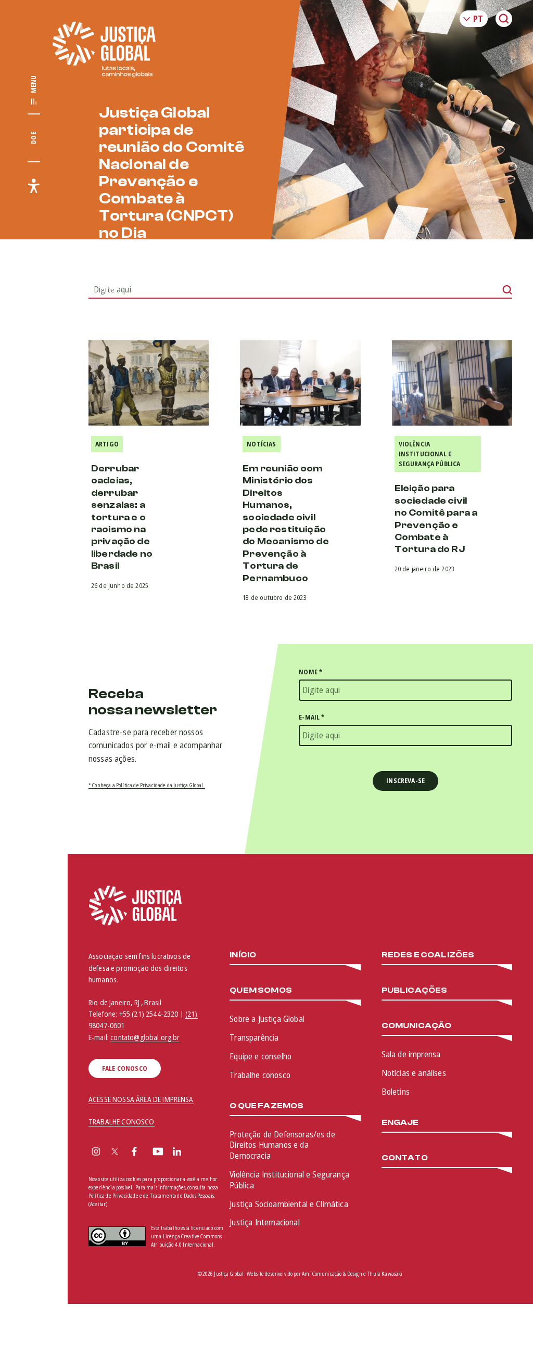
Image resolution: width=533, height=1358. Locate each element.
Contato (405, 1158)
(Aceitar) (97, 1204)
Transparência (254, 1037)
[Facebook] (134, 1152)
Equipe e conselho (260, 1056)
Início (243, 955)
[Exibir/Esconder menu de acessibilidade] (34, 186)
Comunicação (417, 1025)
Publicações (415, 990)
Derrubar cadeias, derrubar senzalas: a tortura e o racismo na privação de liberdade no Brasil (122, 517)
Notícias (261, 444)
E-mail (311, 717)
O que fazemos (266, 1105)
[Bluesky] (197, 1152)
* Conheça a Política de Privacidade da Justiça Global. (146, 785)
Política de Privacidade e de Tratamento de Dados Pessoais (151, 1195)
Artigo (107, 444)
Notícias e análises (414, 1073)
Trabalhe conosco (260, 1075)
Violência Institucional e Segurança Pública (430, 454)
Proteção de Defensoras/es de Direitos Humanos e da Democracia (282, 1145)
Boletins (396, 1091)
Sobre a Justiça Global (267, 1018)
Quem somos (261, 990)
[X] (114, 1152)
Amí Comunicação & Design (332, 1273)
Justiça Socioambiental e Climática (289, 1204)
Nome (310, 672)
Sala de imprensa (411, 1054)
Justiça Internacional (264, 1222)
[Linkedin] (177, 1152)
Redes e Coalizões (428, 955)
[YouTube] (158, 1152)
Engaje (400, 1122)
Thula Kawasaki (384, 1273)
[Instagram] (96, 1152)
